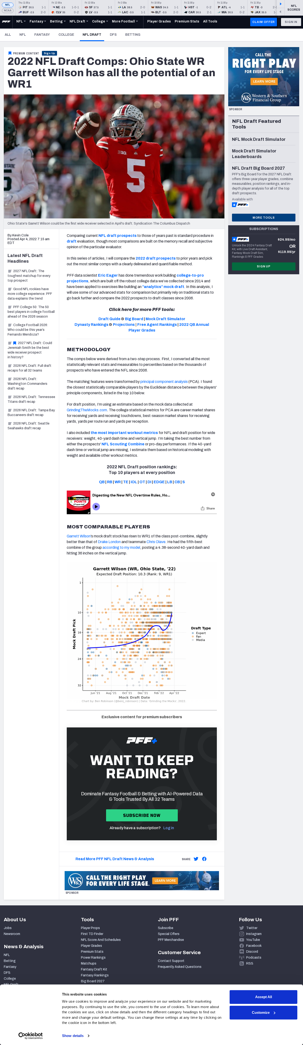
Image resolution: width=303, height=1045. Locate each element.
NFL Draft (93, 34)
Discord (252, 951)
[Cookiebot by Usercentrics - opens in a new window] (30, 1035)
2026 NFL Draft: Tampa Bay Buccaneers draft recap (31, 412)
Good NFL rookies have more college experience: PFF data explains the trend (30, 293)
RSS (249, 963)
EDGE (159, 482)
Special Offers (168, 934)
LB (169, 482)
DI (149, 482)
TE (125, 482)
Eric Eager (108, 275)
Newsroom (12, 934)
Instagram (254, 934)
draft (71, 241)
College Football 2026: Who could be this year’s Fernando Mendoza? (28, 329)
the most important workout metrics (124, 433)
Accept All (263, 997)
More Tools (264, 217)
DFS (113, 34)
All (8, 34)
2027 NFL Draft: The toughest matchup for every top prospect (29, 275)
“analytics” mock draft (163, 287)
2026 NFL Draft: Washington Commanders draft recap (27, 383)
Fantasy (42, 34)
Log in (168, 828)
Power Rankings (93, 957)
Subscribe (165, 928)
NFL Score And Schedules (101, 940)
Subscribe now (142, 815)
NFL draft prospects (117, 236)
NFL (7, 5)
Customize (261, 1012)
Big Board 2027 (93, 981)
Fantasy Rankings (95, 975)
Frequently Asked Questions (179, 967)
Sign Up (49, 53)
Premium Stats (92, 951)
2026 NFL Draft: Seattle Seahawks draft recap (28, 426)
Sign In (291, 22)
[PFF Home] (6, 22)
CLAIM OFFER (263, 22)
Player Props (90, 928)
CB (177, 482)
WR (118, 482)
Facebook (254, 946)
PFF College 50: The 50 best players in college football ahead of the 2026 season (31, 311)
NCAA (7, 10)
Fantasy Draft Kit (94, 969)
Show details (73, 1036)
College (66, 34)
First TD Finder (92, 934)
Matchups (88, 963)
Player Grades (91, 946)
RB (109, 482)
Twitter (251, 928)
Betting (132, 34)
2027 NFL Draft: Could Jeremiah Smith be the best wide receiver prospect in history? (30, 350)
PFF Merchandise (171, 940)
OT (142, 482)
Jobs (8, 928)
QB (102, 482)
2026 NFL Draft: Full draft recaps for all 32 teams (29, 368)
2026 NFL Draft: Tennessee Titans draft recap (31, 399)
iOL (134, 482)
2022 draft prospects (156, 258)
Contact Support (171, 961)
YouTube (253, 940)
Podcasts (253, 957)
